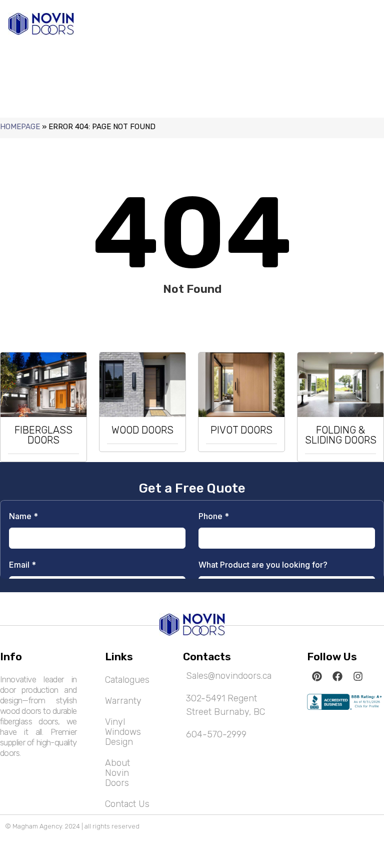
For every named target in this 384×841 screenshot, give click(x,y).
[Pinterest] (317, 676)
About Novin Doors (117, 772)
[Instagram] (358, 676)
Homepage (20, 126)
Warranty (123, 700)
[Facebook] (338, 676)
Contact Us (127, 803)
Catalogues (127, 679)
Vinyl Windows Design (123, 731)
